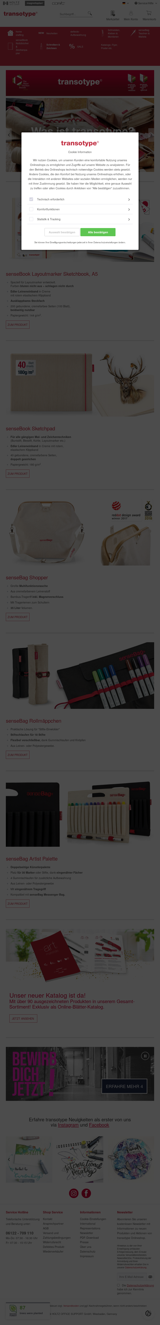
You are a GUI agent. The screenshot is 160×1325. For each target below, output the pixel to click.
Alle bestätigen (98, 232)
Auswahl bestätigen (62, 232)
